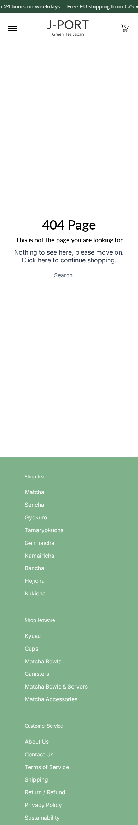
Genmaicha (39, 543)
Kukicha (35, 593)
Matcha (34, 492)
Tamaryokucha (44, 530)
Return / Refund (45, 792)
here (44, 260)
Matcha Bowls (43, 661)
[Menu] (12, 28)
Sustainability (42, 817)
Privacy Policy (43, 805)
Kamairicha (39, 555)
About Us (37, 741)
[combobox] (69, 275)
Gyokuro (36, 517)
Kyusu (33, 636)
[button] (125, 28)
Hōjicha (35, 580)
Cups (31, 648)
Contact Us (39, 754)
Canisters (37, 673)
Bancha (34, 568)
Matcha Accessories (51, 699)
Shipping (36, 779)
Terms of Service (47, 767)
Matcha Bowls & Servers (56, 686)
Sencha (34, 504)
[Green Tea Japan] (68, 28)
